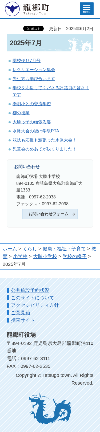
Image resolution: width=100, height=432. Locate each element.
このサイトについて (32, 297)
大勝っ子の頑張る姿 (32, 121)
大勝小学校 (45, 256)
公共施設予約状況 (30, 290)
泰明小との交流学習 (32, 103)
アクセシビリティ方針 (35, 305)
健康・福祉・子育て (64, 248)
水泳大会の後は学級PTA (36, 130)
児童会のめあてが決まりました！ (45, 148)
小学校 (20, 256)
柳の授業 (21, 112)
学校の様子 (75, 256)
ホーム (10, 248)
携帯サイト (23, 320)
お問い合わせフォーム (49, 214)
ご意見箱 (20, 312)
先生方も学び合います (34, 78)
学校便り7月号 (27, 60)
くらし (30, 248)
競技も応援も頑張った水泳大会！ (45, 139)
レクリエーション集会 (34, 69)
